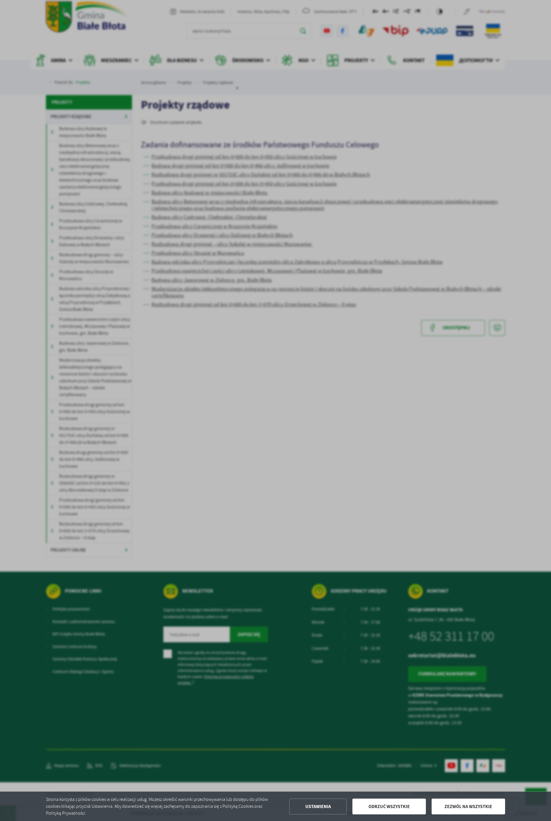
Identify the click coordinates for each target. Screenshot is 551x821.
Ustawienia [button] (318, 806)
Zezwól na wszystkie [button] (468, 806)
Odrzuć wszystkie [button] (389, 806)
